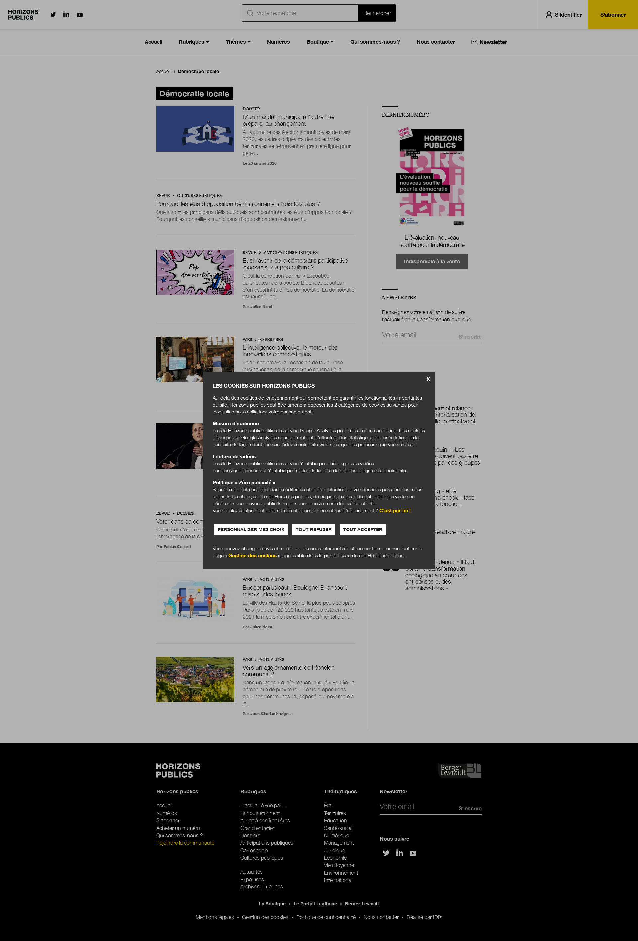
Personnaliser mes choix (251, 529)
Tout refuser (314, 529)
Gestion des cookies (252, 555)
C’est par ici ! (395, 510)
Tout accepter (362, 529)
